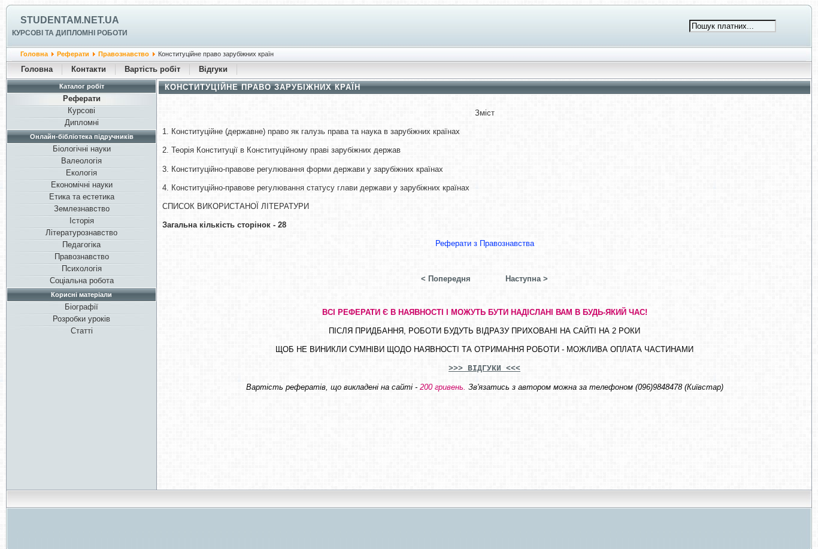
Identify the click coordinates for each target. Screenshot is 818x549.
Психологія (82, 268)
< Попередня (446, 278)
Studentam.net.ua (69, 20)
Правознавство (123, 53)
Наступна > (526, 278)
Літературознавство (81, 232)
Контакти (88, 69)
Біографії (81, 306)
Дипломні (82, 122)
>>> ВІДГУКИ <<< (484, 368)
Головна (34, 53)
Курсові (81, 110)
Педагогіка (81, 244)
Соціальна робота (82, 280)
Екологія (81, 172)
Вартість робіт (152, 69)
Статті (82, 330)
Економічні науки (82, 184)
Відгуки (213, 69)
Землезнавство (82, 208)
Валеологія (81, 160)
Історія (81, 220)
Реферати (73, 53)
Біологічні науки (82, 148)
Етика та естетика (81, 196)
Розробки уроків (81, 318)
